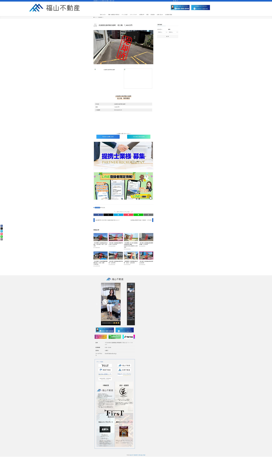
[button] (98, 215)
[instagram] (174, 1)
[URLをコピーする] (148, 215)
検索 (167, 36)
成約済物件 (97, 207)
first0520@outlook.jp (110, 353)
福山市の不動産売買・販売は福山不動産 (137, 455)
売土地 (103, 207)
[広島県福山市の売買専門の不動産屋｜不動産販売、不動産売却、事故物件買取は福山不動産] (54, 7)
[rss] (176, 1)
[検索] (177, 1)
